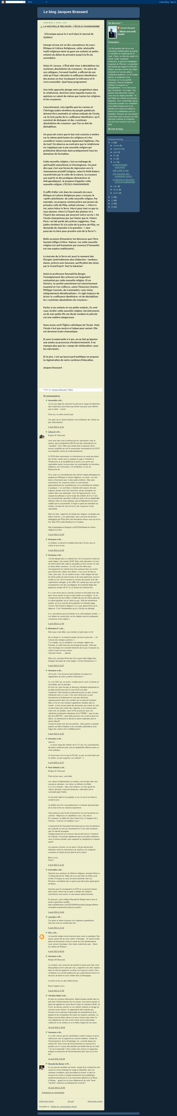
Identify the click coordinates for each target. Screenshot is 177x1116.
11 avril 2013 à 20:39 (56, 1059)
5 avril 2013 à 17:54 (56, 624)
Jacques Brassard (127, 28)
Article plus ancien (95, 1101)
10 (112, 204)
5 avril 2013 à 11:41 (56, 427)
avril (115, 162)
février (116, 190)
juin (115, 156)
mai (115, 159)
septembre (117, 149)
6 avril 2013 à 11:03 (56, 734)
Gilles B (51, 432)
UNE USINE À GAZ (121, 171)
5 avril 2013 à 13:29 (56, 535)
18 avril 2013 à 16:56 (56, 1088)
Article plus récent (46, 1101)
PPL (50, 933)
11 (112, 200)
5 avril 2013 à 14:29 (56, 550)
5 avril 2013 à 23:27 (56, 666)
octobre (116, 146)
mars (115, 186)
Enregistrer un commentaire (53, 1093)
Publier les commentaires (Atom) (64, 1107)
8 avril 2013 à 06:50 (56, 951)
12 (112, 197)
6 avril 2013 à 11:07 (56, 763)
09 (112, 207)
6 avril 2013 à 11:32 (56, 865)
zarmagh (52, 917)
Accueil (71, 1101)
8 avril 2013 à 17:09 (56, 991)
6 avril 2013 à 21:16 (56, 928)
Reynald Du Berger (56, 1064)
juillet (115, 152)
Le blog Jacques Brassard (66, 12)
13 (112, 143)
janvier (116, 193)
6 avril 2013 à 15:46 (56, 912)
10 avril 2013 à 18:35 (56, 1028)
